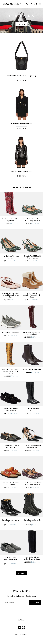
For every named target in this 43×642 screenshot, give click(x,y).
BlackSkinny (23, 634)
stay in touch (21, 591)
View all (21, 573)
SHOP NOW (21, 24)
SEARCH (21, 620)
